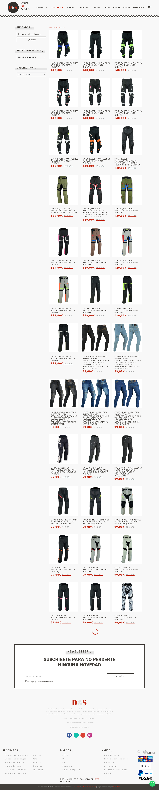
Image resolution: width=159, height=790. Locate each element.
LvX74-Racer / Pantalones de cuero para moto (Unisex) (128, 113)
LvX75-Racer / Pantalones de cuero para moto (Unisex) (64, 65)
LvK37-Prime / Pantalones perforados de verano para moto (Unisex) (64, 763)
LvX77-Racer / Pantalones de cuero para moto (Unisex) (128, 65)
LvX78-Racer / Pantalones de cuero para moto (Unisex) (64, 161)
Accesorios (137, 7)
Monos (70, 7)
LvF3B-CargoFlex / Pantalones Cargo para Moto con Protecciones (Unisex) (95, 471)
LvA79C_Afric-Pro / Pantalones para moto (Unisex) (63, 310)
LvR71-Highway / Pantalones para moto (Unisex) (95, 665)
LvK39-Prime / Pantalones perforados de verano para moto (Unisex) (128, 522)
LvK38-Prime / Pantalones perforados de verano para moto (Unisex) (96, 522)
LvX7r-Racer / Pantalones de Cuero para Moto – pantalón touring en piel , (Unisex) (128, 162)
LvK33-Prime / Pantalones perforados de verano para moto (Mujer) (128, 713)
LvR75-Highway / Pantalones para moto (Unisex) (127, 665)
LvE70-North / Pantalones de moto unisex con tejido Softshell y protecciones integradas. (128, 472)
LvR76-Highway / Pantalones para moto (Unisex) (95, 618)
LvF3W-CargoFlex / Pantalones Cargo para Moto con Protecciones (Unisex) (63, 471)
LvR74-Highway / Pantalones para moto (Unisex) (127, 570)
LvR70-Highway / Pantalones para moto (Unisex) (127, 763)
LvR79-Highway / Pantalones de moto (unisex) (125, 618)
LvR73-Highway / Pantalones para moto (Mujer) (63, 618)
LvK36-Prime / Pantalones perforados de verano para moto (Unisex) (96, 763)
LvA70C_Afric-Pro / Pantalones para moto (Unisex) (95, 310)
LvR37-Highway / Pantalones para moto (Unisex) (95, 570)
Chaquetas (40, 7)
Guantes (116, 7)
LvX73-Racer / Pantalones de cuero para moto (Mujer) (96, 113)
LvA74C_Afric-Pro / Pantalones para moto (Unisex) (95, 263)
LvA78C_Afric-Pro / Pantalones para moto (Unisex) (127, 310)
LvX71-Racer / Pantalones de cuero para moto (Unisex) (64, 113)
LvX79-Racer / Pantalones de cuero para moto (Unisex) (96, 161)
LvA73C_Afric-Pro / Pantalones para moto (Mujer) (63, 263)
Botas (107, 7)
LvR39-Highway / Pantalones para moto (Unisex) (63, 570)
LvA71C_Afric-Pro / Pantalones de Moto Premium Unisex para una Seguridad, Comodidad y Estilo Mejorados (96, 213)
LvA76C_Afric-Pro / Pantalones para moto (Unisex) (63, 358)
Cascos (96, 7)
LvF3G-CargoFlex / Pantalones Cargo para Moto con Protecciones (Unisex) (63, 714)
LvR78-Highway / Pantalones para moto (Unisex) (63, 665)
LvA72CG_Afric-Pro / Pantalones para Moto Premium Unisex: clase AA (64, 211)
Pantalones (56, 7)
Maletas (126, 7)
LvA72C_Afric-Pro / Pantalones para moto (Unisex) (127, 211)
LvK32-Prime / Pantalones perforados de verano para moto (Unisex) (64, 522)
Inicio (51, 27)
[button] (152, 784)
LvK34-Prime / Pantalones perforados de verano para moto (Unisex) (96, 713)
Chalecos (83, 7)
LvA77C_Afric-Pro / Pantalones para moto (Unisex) (127, 263)
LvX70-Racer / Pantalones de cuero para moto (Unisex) (96, 65)
